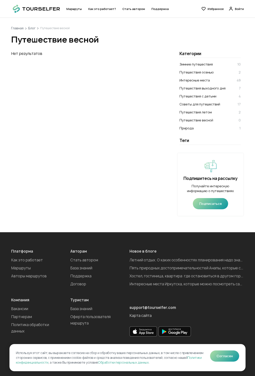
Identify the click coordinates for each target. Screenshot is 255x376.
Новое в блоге (143, 251)
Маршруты (74, 9)
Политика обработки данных (30, 328)
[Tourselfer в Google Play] (175, 331)
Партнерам (21, 316)
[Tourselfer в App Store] (143, 331)
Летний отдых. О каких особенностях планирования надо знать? (186, 260)
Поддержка (160, 9)
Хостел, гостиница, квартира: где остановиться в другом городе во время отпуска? (186, 276)
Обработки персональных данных (123, 362)
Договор (78, 284)
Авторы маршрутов (29, 276)
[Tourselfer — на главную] (36, 9)
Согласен (225, 356)
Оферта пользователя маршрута (90, 320)
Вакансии (19, 308)
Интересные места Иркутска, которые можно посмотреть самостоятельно (186, 284)
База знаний (81, 268)
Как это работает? (102, 9)
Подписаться (210, 203)
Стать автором (133, 9)
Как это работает (27, 260)
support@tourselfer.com (152, 307)
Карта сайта (140, 315)
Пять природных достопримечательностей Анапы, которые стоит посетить (186, 268)
